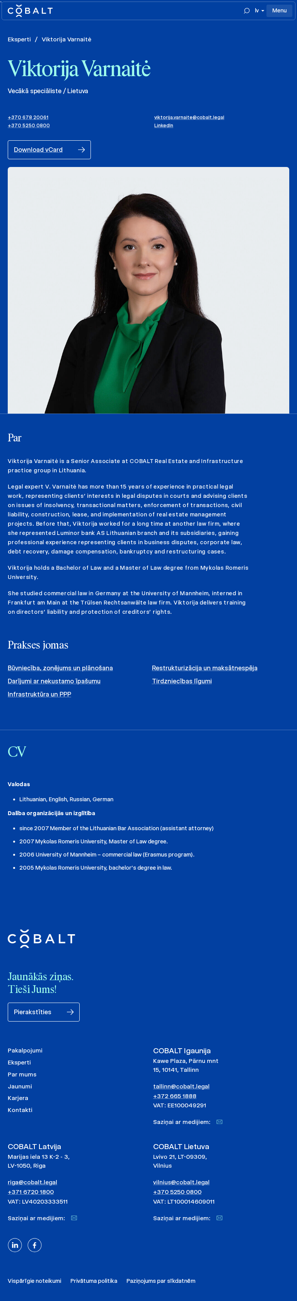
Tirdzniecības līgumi (182, 681)
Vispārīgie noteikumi (34, 1280)
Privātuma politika (93, 1280)
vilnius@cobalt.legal (181, 1182)
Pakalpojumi (25, 1050)
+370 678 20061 (28, 117)
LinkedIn (163, 125)
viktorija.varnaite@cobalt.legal (189, 117)
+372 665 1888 (174, 1096)
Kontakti (20, 1110)
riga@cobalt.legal (32, 1182)
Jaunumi (20, 1086)
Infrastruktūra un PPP (39, 694)
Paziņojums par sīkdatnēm (160, 1280)
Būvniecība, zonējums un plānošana (60, 668)
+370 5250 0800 (29, 125)
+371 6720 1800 (31, 1191)
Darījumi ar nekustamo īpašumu (54, 681)
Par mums (22, 1074)
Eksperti (19, 39)
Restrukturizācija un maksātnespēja (205, 668)
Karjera (18, 1098)
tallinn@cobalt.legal (181, 1086)
